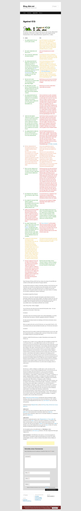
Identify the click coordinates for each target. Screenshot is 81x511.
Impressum (25, 499)
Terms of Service (44, 223)
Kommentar (27, 456)
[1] (47, 63)
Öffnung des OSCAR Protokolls (32, 397)
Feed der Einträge (38, 497)
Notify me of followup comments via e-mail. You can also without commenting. (41, 487)
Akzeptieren (55, 508)
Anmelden (37, 496)
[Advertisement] (40, 443)
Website (26, 484)
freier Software (46, 400)
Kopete (40, 423)
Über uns (40, 12)
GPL (27, 226)
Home (24, 12)
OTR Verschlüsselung (45, 71)
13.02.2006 (55, 144)
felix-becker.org (36, 430)
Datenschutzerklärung (27, 500)
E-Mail (27, 478)
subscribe (46, 487)
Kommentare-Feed (38, 498)
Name (27, 473)
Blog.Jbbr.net (28, 6)
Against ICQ (35, 12)
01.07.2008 (50, 144)
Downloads (29, 12)
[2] (55, 68)
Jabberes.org (29, 414)
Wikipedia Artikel (34, 404)
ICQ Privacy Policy (45, 404)
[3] (51, 76)
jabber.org (50, 412)
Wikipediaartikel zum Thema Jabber (47, 419)
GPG (35, 68)
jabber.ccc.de (25, 412)
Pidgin (55, 423)
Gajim (32, 420)
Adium (47, 424)
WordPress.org (38, 500)
